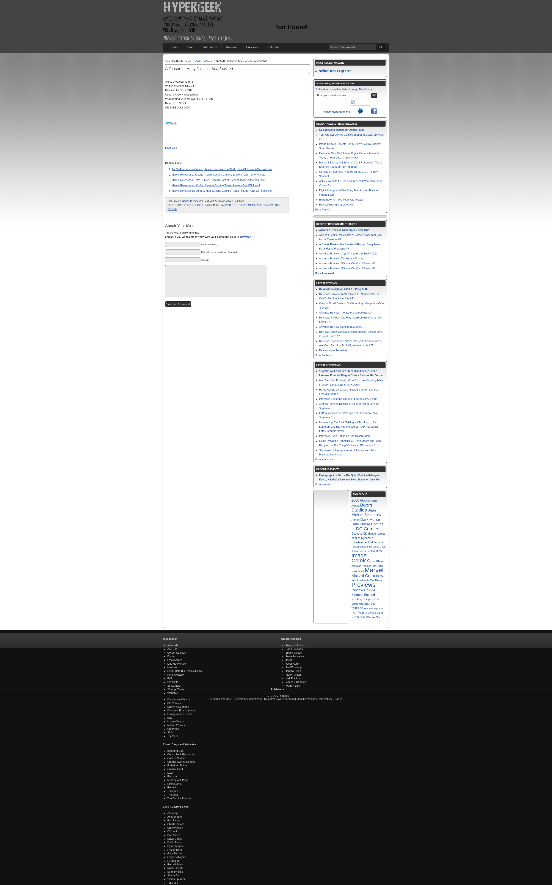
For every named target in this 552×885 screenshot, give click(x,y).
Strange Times (175, 689)
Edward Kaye (190, 200)
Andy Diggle (230, 205)
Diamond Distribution (364, 533)
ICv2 (170, 772)
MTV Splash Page (177, 780)
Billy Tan (245, 205)
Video (380, 612)
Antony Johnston (295, 645)
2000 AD (358, 500)
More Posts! (322, 209)
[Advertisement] (325, 14)
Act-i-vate (172, 645)
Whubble (172, 693)
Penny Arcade (175, 674)
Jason (289, 660)
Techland (172, 791)
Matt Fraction (293, 678)
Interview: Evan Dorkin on (344, 436)
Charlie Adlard (175, 824)
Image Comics (360, 557)
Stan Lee (369, 603)
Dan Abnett (173, 835)
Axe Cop (172, 649)
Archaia (355, 505)
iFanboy (172, 776)
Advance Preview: (344, 230)
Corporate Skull (176, 652)
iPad (372, 561)
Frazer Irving (174, 849)
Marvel (257, 205)
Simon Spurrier (176, 879)
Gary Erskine (174, 853)
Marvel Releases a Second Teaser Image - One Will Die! (219, 174)
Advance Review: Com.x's (340, 326)
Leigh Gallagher (176, 857)
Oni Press (376, 580)
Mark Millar (377, 566)
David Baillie (174, 838)
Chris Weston (175, 827)
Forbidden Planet (177, 765)
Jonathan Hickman (361, 566)
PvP (169, 678)
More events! (322, 484)
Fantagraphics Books (179, 714)
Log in (338, 699)
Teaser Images (202, 61)
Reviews (231, 47)
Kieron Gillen (293, 674)
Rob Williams (175, 864)
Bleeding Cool (175, 750)
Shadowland (271, 205)
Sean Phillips (175, 871)
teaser (172, 209)
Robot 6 (172, 787)
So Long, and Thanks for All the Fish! (341, 129)
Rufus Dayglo (175, 868)
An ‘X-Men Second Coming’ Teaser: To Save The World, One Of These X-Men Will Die (222, 169)
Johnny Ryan (293, 671)
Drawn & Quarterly (178, 706)
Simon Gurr (174, 875)
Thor (353, 613)
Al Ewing (172, 813)
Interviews (210, 47)
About (190, 47)
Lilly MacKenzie (176, 663)
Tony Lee (172, 882)
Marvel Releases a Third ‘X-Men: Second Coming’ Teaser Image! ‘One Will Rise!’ (219, 180)
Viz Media (358, 617)
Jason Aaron (292, 663)
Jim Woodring (293, 667)
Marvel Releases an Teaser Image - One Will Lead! (216, 185)
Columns (273, 47)
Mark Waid (357, 571)
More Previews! (324, 273)
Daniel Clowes (294, 649)
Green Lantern (367, 551)
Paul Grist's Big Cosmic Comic (185, 671)
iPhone (380, 561)
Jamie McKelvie (294, 656)
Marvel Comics (365, 575)
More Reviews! (323, 355)
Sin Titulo (172, 682)
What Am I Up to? (335, 71)
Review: (333, 350)
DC (353, 529)
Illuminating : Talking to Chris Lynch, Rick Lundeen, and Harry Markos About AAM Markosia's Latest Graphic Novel (348, 427)
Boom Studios (361, 507)
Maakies (172, 667)
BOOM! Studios (280, 695)
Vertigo (372, 612)
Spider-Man (357, 604)
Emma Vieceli (293, 652)
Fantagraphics (359, 546)
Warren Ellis (373, 617)
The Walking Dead (373, 608)
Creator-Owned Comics (181, 761)
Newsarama (174, 783)
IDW (379, 551)
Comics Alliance (176, 758)
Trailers (362, 612)
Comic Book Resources (181, 754)
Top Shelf (172, 736)
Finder (171, 656)
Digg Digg (171, 147)
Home (173, 47)
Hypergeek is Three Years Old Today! (341, 199)
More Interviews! (324, 459)
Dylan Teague (175, 846)
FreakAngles (174, 660)
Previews (252, 47)
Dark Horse (370, 519)
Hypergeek (198, 7)
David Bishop (175, 842)
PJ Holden (173, 860)
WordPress (255, 699)
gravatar (245, 237)
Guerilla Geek (175, 769)
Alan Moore (371, 500)
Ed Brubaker (377, 542)
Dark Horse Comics (367, 524)
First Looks (373, 546)
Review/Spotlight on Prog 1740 (343, 289)
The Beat (172, 794)
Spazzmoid (173, 685)
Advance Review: (345, 312)
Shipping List (371, 599)
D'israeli (172, 831)
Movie (365, 580)
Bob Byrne (173, 820)
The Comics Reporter (179, 798)
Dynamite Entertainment (181, 710)
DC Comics (367, 528)
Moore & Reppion (295, 682)
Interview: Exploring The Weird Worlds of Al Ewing (348, 398)
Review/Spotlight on (336, 204)
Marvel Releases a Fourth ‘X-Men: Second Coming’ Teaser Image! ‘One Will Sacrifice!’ (222, 190)
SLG (169, 732)
